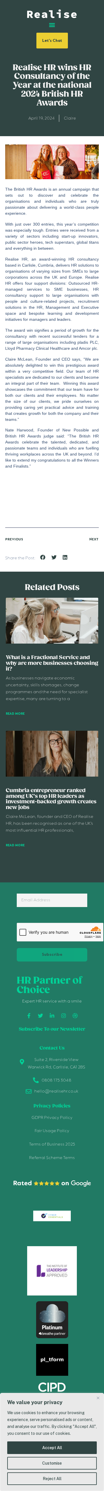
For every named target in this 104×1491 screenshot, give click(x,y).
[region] (52, 1442)
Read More (15, 714)
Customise (52, 1463)
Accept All (52, 1447)
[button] (52, 25)
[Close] (97, 1397)
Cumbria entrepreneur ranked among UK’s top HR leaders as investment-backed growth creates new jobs (51, 799)
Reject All (52, 1478)
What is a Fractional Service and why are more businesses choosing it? (52, 663)
